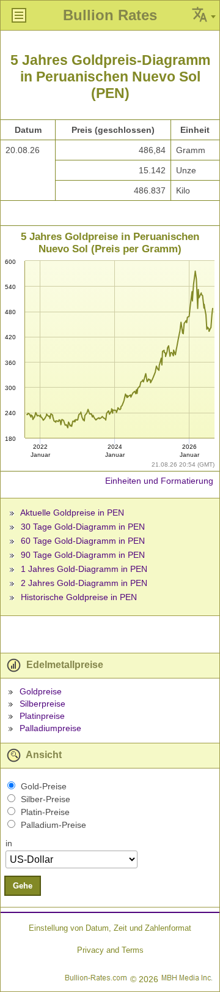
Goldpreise (41, 691)
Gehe (22, 885)
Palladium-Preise (53, 825)
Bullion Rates (110, 15)
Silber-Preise (45, 799)
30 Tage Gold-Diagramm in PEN (83, 527)
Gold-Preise (44, 786)
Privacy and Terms (110, 950)
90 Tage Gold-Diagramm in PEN (83, 555)
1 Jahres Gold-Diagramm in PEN (84, 569)
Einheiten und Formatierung (159, 481)
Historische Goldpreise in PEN (79, 597)
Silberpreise (42, 703)
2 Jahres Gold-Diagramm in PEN (84, 583)
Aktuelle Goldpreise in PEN (72, 512)
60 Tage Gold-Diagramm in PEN (83, 541)
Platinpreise (42, 716)
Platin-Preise (45, 812)
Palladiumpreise (50, 728)
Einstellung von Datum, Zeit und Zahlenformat (110, 928)
